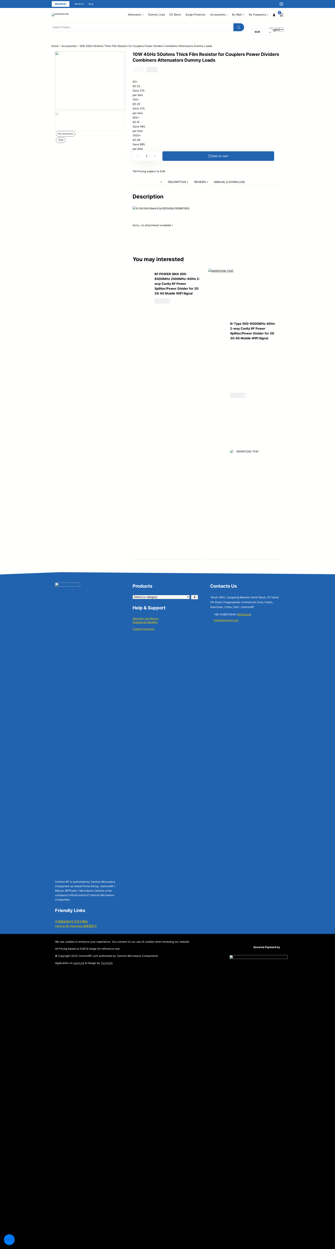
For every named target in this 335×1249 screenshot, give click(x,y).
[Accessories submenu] (226, 15)
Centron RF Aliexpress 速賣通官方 (76, 926)
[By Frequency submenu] (268, 15)
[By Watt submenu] (243, 15)
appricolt (78, 963)
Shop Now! (60, 4)
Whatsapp (244, 614)
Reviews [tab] (200, 181)
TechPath (107, 963)
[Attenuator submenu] (142, 15)
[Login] (274, 14)
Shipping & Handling (145, 622)
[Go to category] (194, 597)
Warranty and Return (146, 618)
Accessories (69, 46)
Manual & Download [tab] (229, 181)
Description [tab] (177, 181)
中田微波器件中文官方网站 (71, 921)
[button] (9, 1239)
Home (55, 46)
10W (60, 140)
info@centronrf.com (226, 620)
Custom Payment (143, 629)
